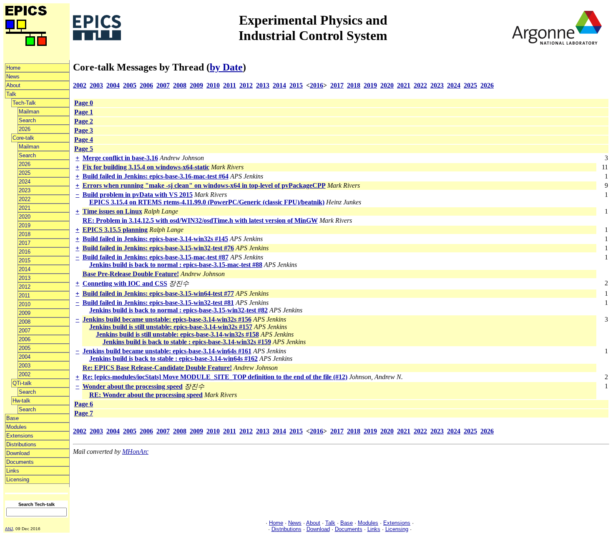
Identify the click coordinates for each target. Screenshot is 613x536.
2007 (24, 330)
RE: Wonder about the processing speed (146, 394)
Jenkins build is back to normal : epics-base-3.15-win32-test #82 (178, 310)
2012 (24, 287)
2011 (24, 295)
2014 (24, 269)
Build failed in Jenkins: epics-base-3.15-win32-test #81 (158, 302)
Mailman (29, 111)
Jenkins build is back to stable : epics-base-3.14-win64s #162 (173, 358)
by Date (226, 67)
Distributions (21, 444)
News (13, 76)
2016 (24, 252)
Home (13, 68)
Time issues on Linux (112, 211)
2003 (24, 365)
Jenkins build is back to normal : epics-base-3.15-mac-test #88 (175, 264)
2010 (24, 304)
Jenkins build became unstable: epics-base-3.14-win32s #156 (167, 319)
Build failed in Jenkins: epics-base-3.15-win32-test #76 (158, 248)
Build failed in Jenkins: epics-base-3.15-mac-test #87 (156, 257)
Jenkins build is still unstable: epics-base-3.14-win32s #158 (177, 334)
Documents (20, 462)
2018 (24, 234)
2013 (24, 278)
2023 (24, 190)
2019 (24, 225)
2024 (24, 182)
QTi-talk (22, 383)
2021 (24, 208)
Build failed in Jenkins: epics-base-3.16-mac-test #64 (156, 176)
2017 (24, 243)
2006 (24, 339)
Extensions (19, 436)
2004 (24, 357)
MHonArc (135, 451)
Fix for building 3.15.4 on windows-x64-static (146, 167)
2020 (24, 217)
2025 (24, 173)
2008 (24, 322)
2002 (24, 374)
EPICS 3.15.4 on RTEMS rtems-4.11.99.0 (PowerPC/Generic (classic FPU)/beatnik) (206, 202)
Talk (11, 94)
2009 (24, 313)
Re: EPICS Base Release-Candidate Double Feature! (157, 367)
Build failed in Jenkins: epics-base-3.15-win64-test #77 (158, 293)
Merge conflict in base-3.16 (120, 157)
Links (12, 471)
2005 (24, 348)
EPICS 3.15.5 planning (115, 229)
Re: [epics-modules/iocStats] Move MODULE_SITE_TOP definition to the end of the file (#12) (215, 376)
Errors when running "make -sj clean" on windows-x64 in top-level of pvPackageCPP (204, 185)
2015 (24, 260)
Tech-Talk (24, 103)
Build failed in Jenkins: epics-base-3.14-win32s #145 (155, 238)
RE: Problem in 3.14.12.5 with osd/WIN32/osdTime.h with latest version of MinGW (200, 220)
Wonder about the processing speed (133, 386)
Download (18, 453)
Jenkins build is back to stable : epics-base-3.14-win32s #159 (187, 341)
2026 (24, 129)
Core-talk (23, 138)
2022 (24, 199)
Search (27, 120)
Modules (16, 427)
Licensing (17, 479)
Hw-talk (21, 401)
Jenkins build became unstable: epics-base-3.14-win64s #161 (167, 351)
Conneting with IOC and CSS (125, 283)
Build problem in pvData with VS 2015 (138, 194)
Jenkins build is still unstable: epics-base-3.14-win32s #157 (170, 326)
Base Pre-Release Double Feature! (131, 273)
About (13, 85)
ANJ (9, 528)
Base (12, 418)
